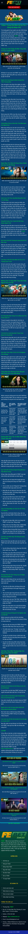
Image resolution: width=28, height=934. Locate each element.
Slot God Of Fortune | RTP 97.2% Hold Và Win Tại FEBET (14, 758)
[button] (2, 2)
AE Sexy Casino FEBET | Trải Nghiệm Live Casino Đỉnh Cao (14, 811)
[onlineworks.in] (14, 2)
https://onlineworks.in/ (7, 748)
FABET (3, 841)
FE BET (23, 231)
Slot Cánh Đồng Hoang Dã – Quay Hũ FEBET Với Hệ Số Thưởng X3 (14, 784)
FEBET (16, 36)
